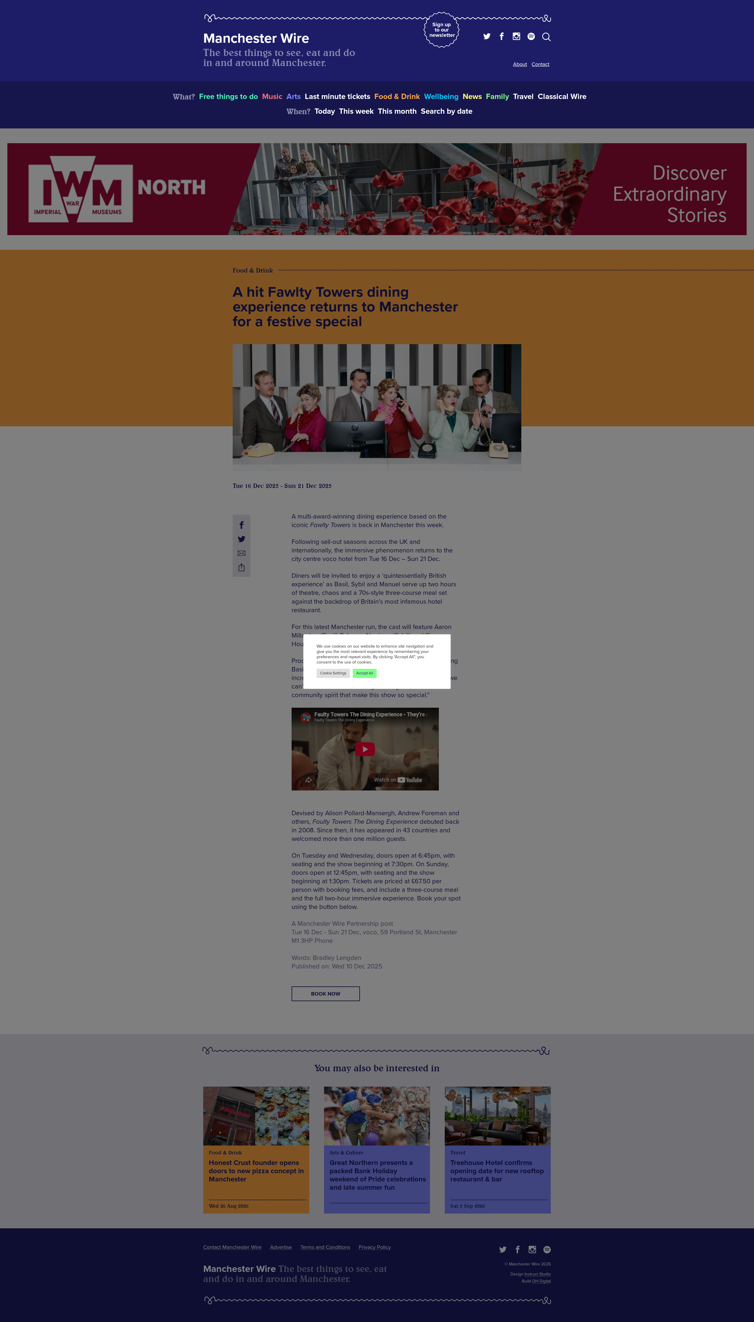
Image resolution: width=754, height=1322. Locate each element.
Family (497, 96)
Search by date (446, 111)
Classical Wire (562, 96)
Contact (540, 64)
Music (272, 96)
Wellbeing (441, 96)
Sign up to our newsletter (442, 29)
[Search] (546, 38)
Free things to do (228, 96)
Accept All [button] (364, 673)
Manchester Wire (256, 38)
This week (356, 111)
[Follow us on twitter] (487, 37)
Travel (523, 96)
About (520, 64)
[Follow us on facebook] (501, 37)
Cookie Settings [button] (333, 673)
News (472, 96)
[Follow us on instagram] (516, 37)
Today (325, 111)
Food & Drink (397, 96)
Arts (294, 96)
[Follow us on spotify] (531, 37)
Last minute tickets (337, 96)
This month (397, 111)
